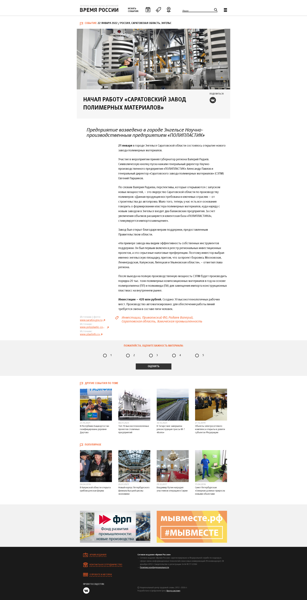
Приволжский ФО (154, 317)
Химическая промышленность (179, 321)
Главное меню (225, 10)
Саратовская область (138, 321)
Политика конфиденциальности (154, 568)
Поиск (185, 11)
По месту (168, 9)
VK (213, 100)
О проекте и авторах (101, 575)
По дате (148, 9)
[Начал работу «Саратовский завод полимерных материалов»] (153, 59)
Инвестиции (131, 317)
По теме (158, 9)
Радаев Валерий (180, 317)
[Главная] (99, 8)
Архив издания (98, 555)
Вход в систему (173, 591)
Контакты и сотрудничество (106, 565)
